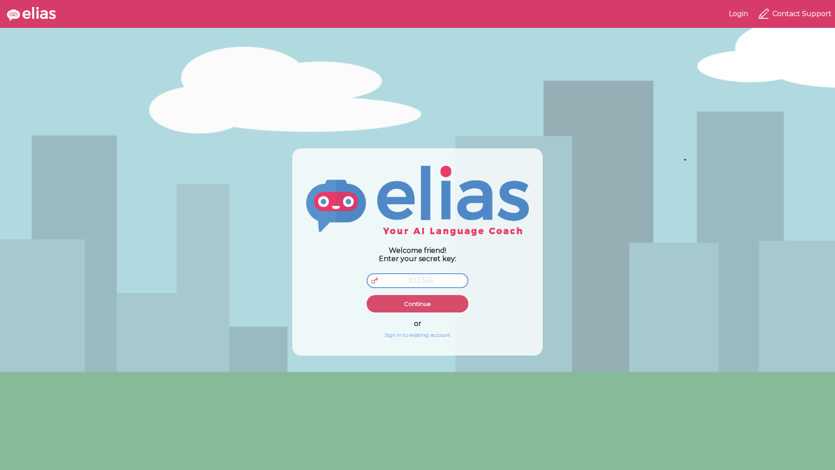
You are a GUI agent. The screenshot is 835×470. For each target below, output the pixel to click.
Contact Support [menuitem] (802, 14)
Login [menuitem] (738, 14)
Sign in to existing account (417, 335)
